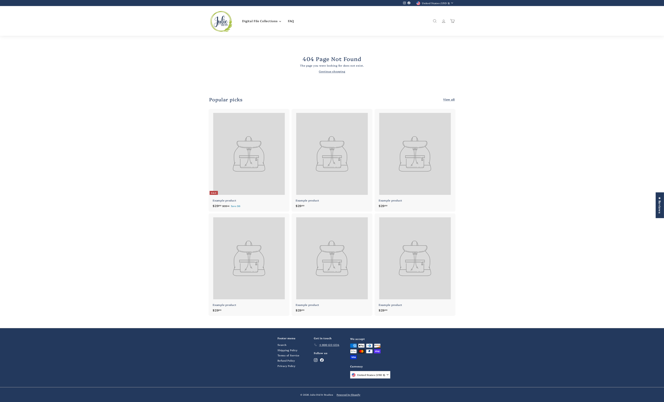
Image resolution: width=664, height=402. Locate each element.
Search (282, 344)
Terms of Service (288, 355)
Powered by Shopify (348, 394)
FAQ (291, 21)
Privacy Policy (287, 366)
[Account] (443, 21)
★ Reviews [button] (660, 205)
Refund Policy (286, 360)
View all (449, 99)
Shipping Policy (287, 350)
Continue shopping (332, 71)
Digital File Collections (260, 21)
